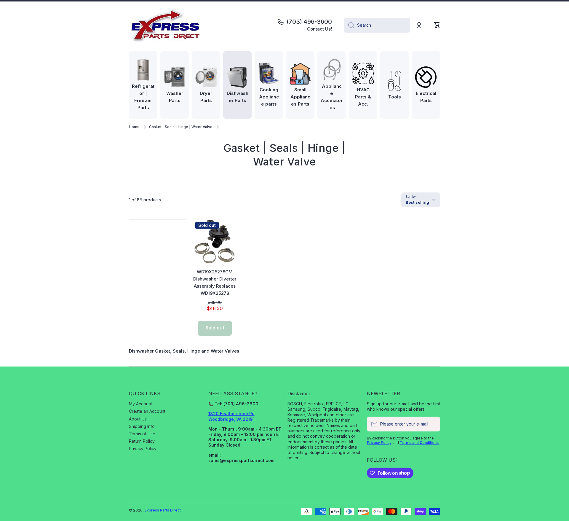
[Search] (349, 25)
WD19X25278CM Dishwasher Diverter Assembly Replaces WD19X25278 (214, 282)
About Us (138, 418)
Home (134, 127)
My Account (140, 403)
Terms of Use (142, 433)
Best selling (417, 202)
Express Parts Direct (163, 510)
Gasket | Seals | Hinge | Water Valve (180, 127)
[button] (437, 25)
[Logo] (166, 25)
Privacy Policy (142, 448)
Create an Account (147, 411)
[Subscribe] (432, 424)
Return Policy (142, 441)
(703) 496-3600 (309, 21)
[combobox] (377, 25)
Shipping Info (142, 426)
